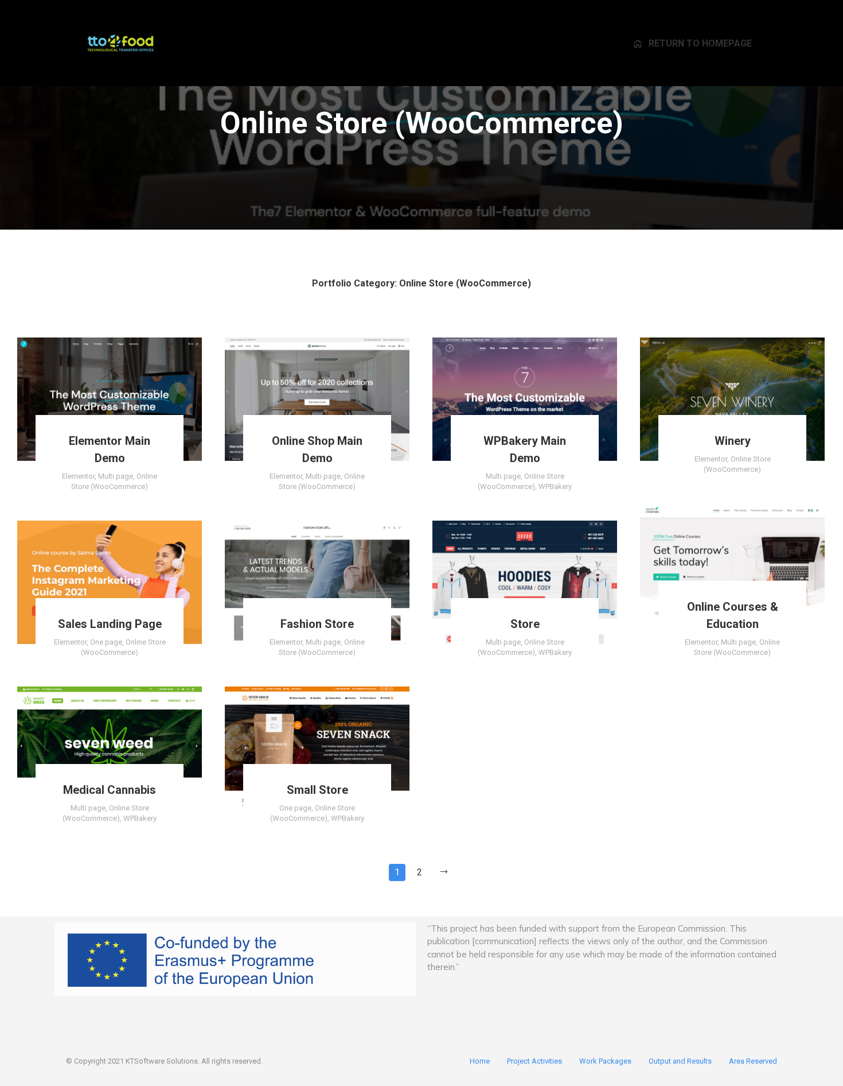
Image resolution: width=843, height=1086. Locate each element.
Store (525, 624)
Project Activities (534, 1061)
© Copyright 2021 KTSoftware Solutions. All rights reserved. (164, 1061)
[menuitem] (692, 43)
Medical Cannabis (109, 790)
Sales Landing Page (110, 624)
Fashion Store (317, 624)
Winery (733, 441)
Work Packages (605, 1061)
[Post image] (109, 399)
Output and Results (680, 1061)
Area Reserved (753, 1061)
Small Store (317, 790)
